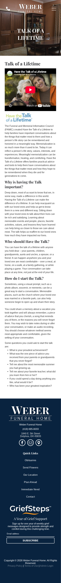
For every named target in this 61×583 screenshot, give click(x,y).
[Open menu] (54, 8)
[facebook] (22, 443)
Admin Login (46, 566)
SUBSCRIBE (30, 540)
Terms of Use (31, 566)
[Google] (39, 443)
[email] (30, 443)
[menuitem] (31, 460)
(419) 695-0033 (31, 429)
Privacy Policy (15, 566)
